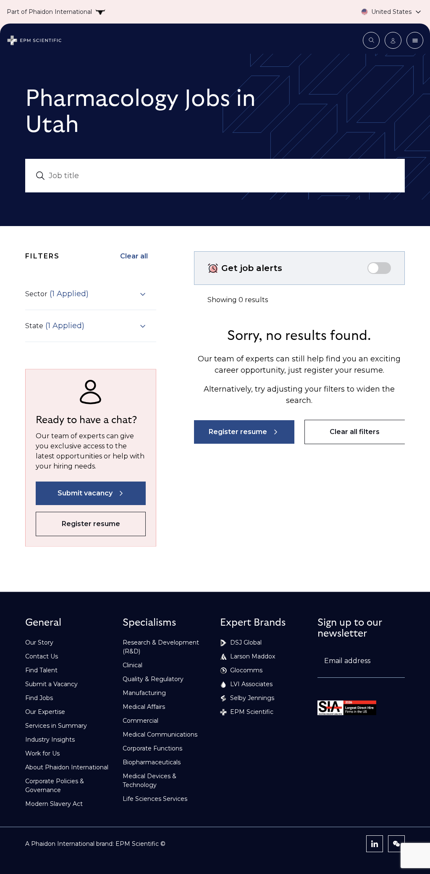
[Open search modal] (371, 40)
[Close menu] (414, 40)
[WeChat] (396, 843)
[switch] (379, 268)
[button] (85, 294)
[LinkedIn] (374, 843)
